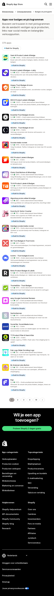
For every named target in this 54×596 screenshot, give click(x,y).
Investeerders (34, 519)
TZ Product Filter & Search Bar (22, 335)
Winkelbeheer (8, 490)
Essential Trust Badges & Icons (22, 115)
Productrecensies (36, 469)
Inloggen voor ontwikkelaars (15, 563)
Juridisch (32, 538)
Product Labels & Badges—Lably (23, 70)
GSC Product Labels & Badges (22, 157)
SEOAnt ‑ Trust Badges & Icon (22, 128)
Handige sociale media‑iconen (22, 226)
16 (36, 400)
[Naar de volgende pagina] (42, 400)
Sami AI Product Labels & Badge (22, 55)
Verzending (33, 488)
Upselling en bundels (37, 473)
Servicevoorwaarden (11, 569)
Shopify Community (11, 519)
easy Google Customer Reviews (22, 298)
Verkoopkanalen (9, 459)
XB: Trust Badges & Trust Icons (22, 241)
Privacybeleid (8, 575)
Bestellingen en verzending (9, 474)
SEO (29, 483)
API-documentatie (10, 514)
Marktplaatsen (34, 464)
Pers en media (34, 524)
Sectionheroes (16, 313)
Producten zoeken (10, 464)
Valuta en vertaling (36, 492)
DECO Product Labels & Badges (22, 100)
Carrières (32, 514)
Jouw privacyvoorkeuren (13, 588)
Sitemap (6, 582)
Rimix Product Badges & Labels (22, 271)
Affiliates (32, 533)
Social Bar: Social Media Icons (21, 324)
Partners (31, 528)
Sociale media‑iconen (18, 143)
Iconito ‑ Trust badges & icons (22, 256)
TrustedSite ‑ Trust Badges (21, 286)
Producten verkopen (11, 469)
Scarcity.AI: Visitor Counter (20, 211)
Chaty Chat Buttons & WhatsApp (23, 172)
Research (6, 528)
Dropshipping (34, 459)
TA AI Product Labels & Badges (22, 183)
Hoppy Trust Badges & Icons (21, 85)
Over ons (32, 509)
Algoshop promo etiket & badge (22, 198)
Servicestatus (34, 543)
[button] (27, 60)
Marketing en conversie (12, 485)
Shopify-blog (8, 524)
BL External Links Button (19, 365)
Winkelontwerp (9, 481)
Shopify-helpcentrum (11, 509)
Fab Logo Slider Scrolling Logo (22, 350)
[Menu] (50, 4)
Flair (12, 380)
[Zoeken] (46, 4)
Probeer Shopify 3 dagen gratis (27, 428)
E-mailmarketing (35, 478)
